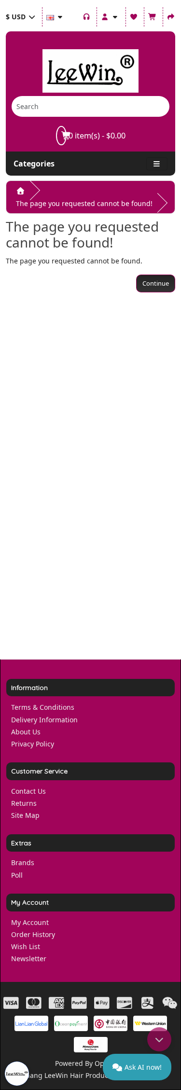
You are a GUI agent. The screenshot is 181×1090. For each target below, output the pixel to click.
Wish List (25, 946)
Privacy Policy (32, 743)
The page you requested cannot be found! (84, 203)
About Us (26, 731)
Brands (22, 862)
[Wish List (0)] (134, 15)
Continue (155, 283)
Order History (33, 934)
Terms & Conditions (42, 707)
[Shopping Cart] (152, 15)
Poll (17, 875)
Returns (24, 803)
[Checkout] (171, 15)
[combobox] (76, 106)
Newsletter (28, 958)
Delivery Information (44, 719)
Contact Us (28, 791)
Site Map (25, 815)
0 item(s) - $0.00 (96, 135)
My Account (30, 922)
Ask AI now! (143, 1067)
